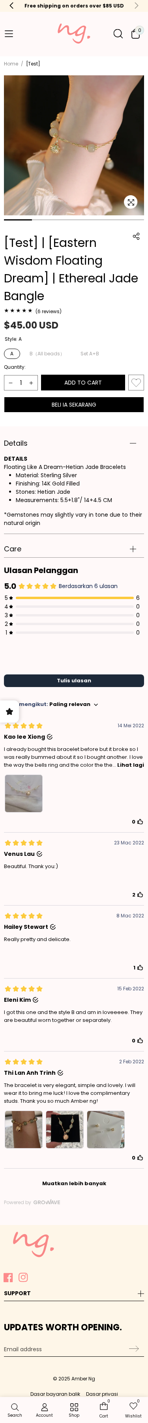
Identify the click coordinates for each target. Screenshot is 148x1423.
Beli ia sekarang (74, 405)
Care (12, 549)
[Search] (118, 34)
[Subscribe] (133, 1348)
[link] (74, 1410)
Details (16, 443)
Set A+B (90, 353)
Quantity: (15, 367)
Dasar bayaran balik (55, 1394)
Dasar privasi (102, 1394)
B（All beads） (47, 353)
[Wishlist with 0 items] (136, 382)
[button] (8, 33)
